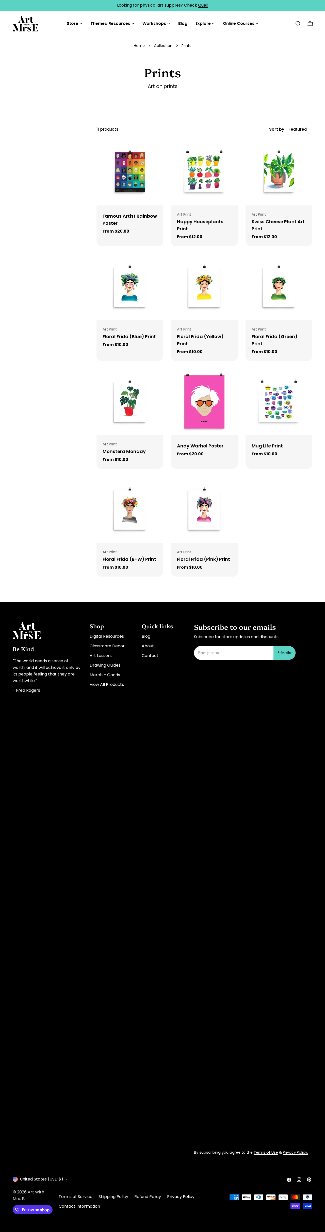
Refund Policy (147, 1197)
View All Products (107, 684)
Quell (203, 5)
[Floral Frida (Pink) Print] (204, 509)
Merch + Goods (105, 675)
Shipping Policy (113, 1197)
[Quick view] (156, 150)
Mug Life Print (267, 446)
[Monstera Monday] (129, 402)
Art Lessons (101, 655)
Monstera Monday (124, 451)
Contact (150, 655)
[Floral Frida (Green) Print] (279, 287)
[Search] (298, 24)
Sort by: (277, 129)
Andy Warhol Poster (200, 446)
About (148, 646)
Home (139, 45)
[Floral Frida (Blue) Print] (129, 287)
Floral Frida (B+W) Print (129, 559)
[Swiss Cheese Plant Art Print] (279, 172)
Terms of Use (266, 1152)
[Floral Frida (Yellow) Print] (204, 287)
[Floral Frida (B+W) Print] (129, 509)
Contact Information (79, 1206)
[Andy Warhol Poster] (204, 402)
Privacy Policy (180, 1197)
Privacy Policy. (295, 1152)
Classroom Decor (107, 646)
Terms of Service (75, 1197)
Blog (146, 636)
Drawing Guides (105, 665)
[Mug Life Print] (279, 402)
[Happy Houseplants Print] (204, 172)
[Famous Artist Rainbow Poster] (129, 172)
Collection (163, 45)
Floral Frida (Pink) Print (203, 559)
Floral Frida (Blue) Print (129, 336)
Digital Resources (107, 636)
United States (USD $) (41, 1179)
